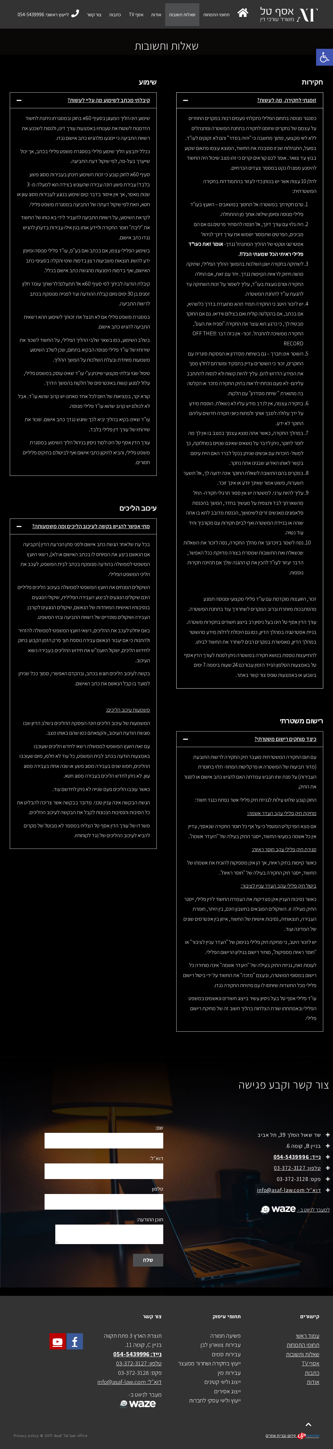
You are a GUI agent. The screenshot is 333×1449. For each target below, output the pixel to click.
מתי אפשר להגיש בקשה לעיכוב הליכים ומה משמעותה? (91, 526)
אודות (313, 1382)
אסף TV (310, 1363)
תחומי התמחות (302, 1344)
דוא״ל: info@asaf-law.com (289, 1190)
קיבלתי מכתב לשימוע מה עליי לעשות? (109, 100)
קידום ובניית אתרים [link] (281, 1436)
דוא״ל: (156, 1158)
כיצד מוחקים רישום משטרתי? (285, 739)
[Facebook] (75, 1341)
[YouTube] (57, 1341)
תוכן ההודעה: (150, 1219)
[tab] (250, 100)
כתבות (312, 1372)
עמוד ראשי (307, 1335)
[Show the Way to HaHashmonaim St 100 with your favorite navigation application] (277, 1209)
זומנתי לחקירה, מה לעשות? (286, 100)
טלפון (157, 1188)
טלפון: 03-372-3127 (297, 1168)
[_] (136, 1400)
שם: (159, 1127)
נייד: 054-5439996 (297, 1157)
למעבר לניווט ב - (313, 1209)
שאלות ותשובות (302, 1354)
